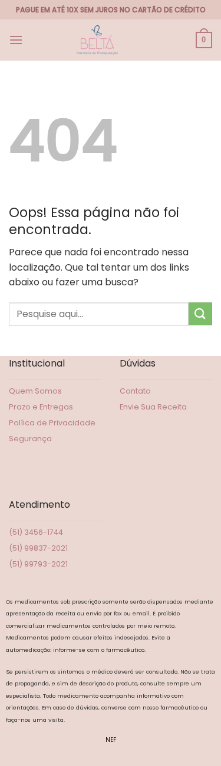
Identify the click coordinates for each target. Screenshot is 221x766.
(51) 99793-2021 (38, 564)
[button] (16, 39)
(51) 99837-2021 (38, 548)
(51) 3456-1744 (36, 532)
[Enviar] (200, 313)
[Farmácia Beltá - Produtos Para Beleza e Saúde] (97, 40)
